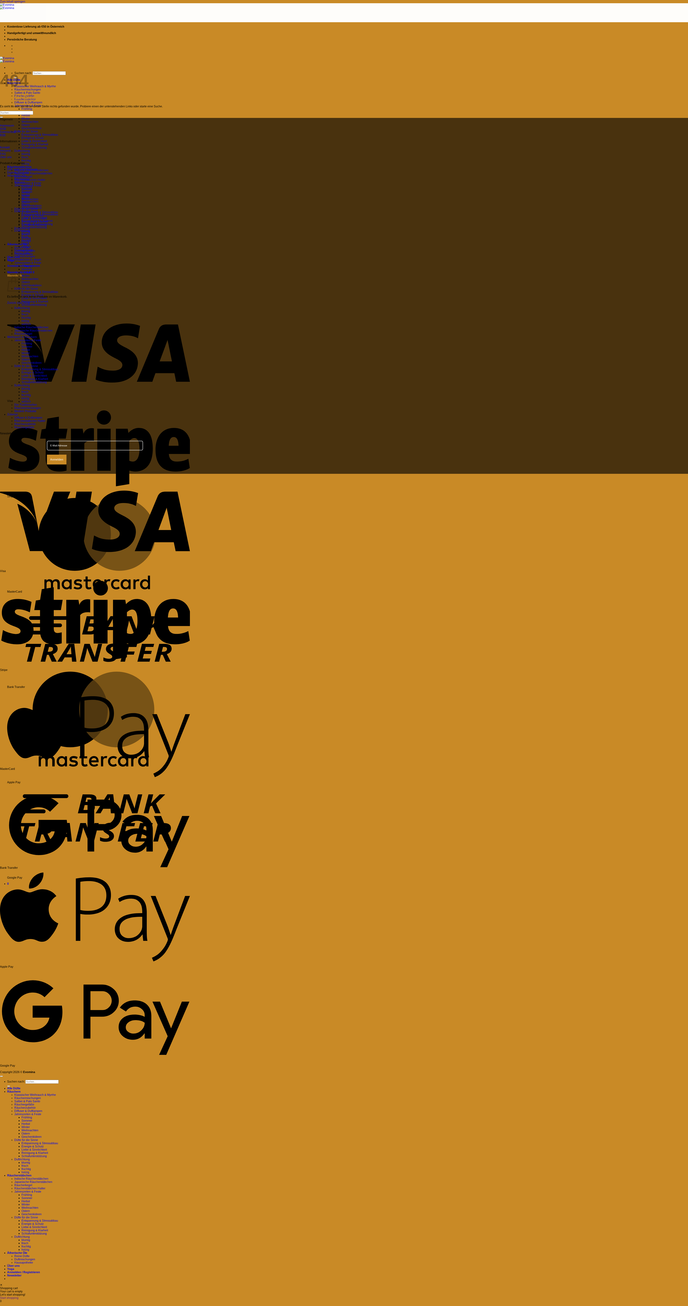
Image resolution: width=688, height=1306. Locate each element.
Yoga (10, 1269)
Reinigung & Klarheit (35, 144)
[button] (20, 272)
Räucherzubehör (25, 424)
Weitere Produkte (25, 411)
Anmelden (56, 459)
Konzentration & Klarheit (37, 220)
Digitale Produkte (18, 172)
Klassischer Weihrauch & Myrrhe (35, 86)
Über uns (13, 257)
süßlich (26, 246)
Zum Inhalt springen (12, 1)
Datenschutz (8, 132)
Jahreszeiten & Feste (27, 183)
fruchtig (26, 160)
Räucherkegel (23, 333)
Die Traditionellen (25, 404)
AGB (3, 128)
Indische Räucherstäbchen (31, 327)
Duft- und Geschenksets (22, 169)
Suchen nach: (16, 1081)
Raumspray (21, 178)
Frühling (27, 108)
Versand (5, 150)
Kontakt (5, 147)
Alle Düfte (13, 1088)
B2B (3, 135)
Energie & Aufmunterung (37, 224)
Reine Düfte (22, 253)
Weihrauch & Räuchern (22, 337)
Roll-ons (19, 182)
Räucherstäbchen (19, 166)
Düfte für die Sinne (26, 131)
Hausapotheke (23, 249)
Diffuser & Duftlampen (28, 102)
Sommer (27, 191)
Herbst (26, 115)
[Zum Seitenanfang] (1, 1076)
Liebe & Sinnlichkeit (34, 141)
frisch (25, 157)
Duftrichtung (22, 150)
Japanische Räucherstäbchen (33, 173)
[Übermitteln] (1, 117)
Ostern (26, 125)
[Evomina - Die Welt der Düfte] (7, 6)
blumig (26, 154)
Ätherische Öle (17, 244)
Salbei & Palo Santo (27, 92)
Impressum (7, 125)
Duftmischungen (24, 256)
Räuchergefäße (24, 427)
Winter (26, 118)
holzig (25, 163)
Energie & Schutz (33, 137)
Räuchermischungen (27, 407)
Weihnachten (30, 121)
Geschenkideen (32, 128)
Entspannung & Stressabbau (40, 134)
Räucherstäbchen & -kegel (24, 259)
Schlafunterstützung (34, 147)
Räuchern (14, 1091)
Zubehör (12, 414)
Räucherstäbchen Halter (29, 179)
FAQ (3, 153)
